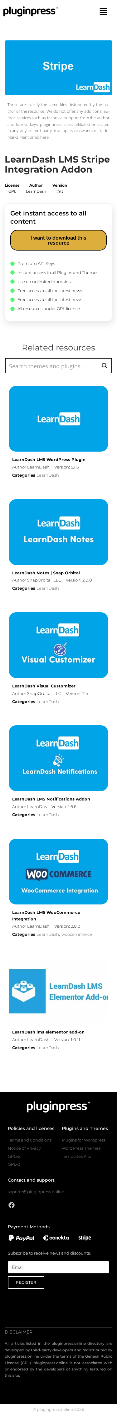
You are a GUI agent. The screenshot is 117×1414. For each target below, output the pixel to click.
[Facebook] (11, 1205)
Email (13, 1257)
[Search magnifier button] (104, 366)
